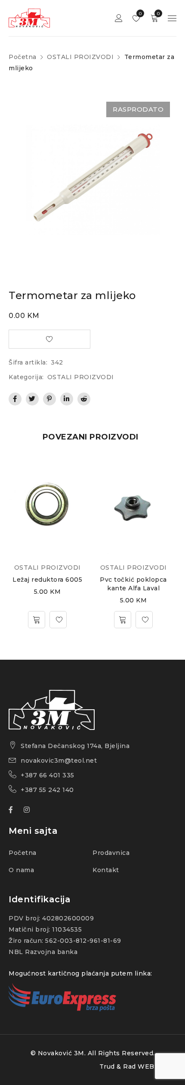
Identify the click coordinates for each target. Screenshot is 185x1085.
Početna (23, 57)
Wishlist (139, 13)
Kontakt (105, 870)
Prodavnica (111, 853)
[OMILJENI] (49, 339)
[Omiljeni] (58, 619)
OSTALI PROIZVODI (80, 57)
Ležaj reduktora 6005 (47, 579)
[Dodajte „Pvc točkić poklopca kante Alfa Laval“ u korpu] (122, 619)
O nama (21, 870)
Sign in (119, 18)
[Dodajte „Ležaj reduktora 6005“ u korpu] (36, 619)
